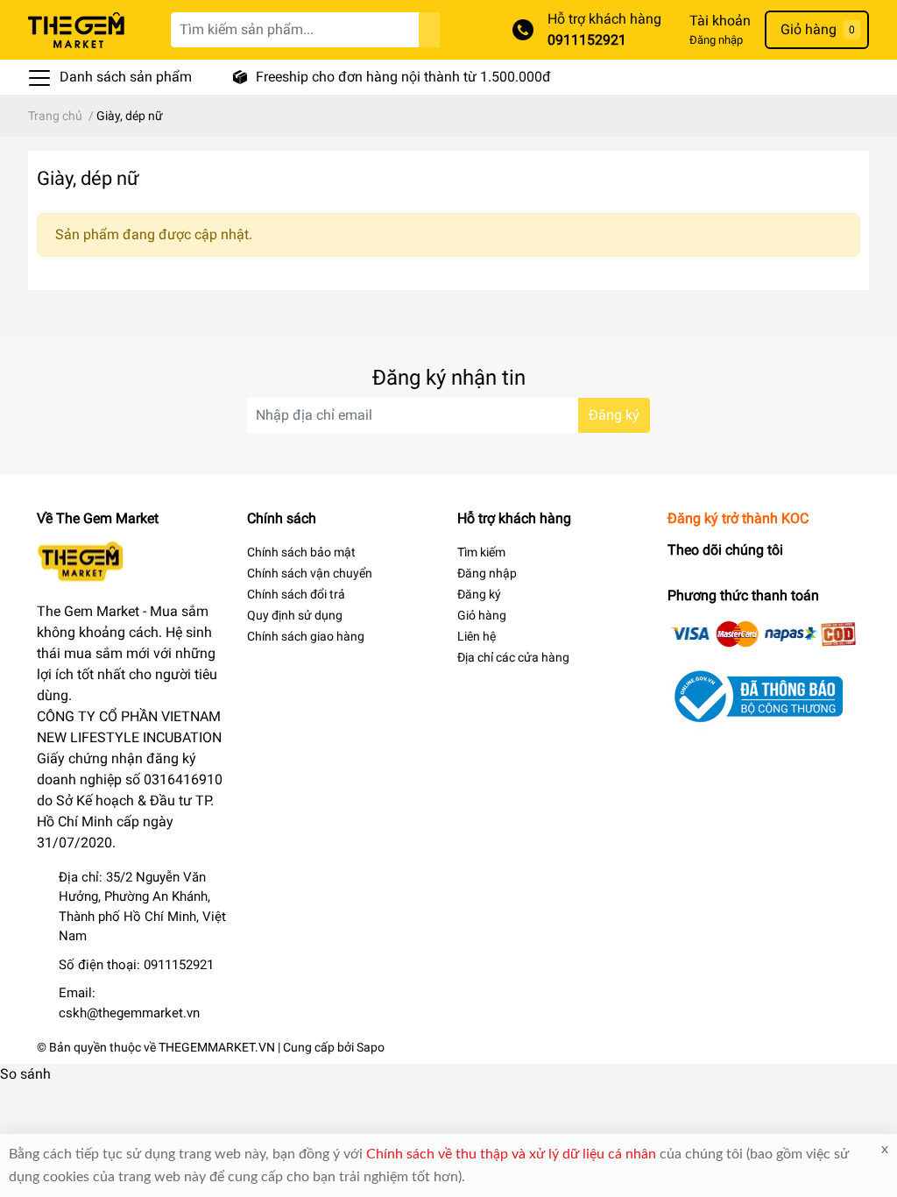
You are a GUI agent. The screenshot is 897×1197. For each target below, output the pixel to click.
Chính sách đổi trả (296, 594)
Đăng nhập (716, 39)
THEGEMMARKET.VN (217, 1047)
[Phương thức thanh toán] (763, 633)
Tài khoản (720, 20)
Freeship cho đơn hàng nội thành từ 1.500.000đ (403, 76)
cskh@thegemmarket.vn (129, 1013)
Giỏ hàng (481, 615)
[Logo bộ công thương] (755, 695)
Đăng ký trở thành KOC (738, 518)
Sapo (371, 1047)
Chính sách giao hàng (305, 636)
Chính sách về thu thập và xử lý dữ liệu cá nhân (511, 1154)
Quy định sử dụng (295, 615)
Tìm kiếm (481, 552)
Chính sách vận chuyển (309, 573)
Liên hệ (476, 636)
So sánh (25, 1074)
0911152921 (586, 40)
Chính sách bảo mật (301, 552)
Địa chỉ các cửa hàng (513, 657)
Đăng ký (614, 415)
